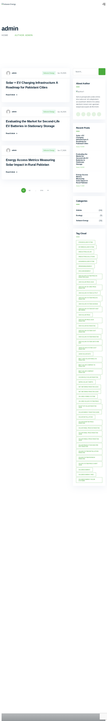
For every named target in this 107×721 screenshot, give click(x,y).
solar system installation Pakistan (88, 451)
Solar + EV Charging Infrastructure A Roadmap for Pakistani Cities (82, 140)
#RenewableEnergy (85, 266)
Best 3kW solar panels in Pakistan (88, 359)
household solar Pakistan (88, 377)
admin (14, 73)
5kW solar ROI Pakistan (87, 326)
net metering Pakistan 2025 (88, 387)
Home (5, 35)
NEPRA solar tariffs (86, 382)
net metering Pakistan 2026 (88, 391)
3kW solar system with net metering (89, 309)
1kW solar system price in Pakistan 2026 (88, 276)
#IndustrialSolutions (87, 256)
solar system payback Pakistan (87, 458)
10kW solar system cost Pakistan (88, 348)
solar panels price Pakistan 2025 (89, 439)
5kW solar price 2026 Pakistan (86, 320)
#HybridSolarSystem (86, 247)
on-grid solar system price (89, 401)
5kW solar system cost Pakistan (87, 331)
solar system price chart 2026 (88, 464)
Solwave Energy (48, 73)
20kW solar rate (85, 354)
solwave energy (84, 470)
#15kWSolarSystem (86, 242)
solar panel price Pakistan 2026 (88, 433)
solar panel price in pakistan (89, 428)
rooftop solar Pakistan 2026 (87, 406)
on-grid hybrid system (87, 396)
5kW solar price (84, 315)
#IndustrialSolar (85, 252)
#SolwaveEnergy (85, 271)
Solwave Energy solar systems (87, 480)
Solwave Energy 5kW (86, 474)
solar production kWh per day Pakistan (88, 445)
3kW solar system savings (88, 304)
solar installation (86, 417)
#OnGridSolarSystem (86, 261)
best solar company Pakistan (86, 371)
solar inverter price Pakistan (86, 422)
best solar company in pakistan (87, 365)
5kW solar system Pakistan (89, 337)
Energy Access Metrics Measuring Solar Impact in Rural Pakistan (82, 179)
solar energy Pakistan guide (89, 412)
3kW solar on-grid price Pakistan (87, 287)
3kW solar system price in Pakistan (88, 298)
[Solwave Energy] (9, 4)
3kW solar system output (88, 293)
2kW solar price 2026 (86, 282)
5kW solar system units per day (89, 342)
